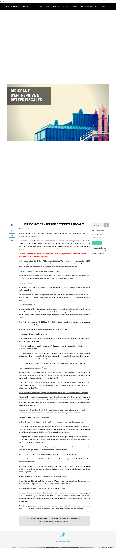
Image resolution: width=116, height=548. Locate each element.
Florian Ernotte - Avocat (17, 6)
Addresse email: (97, 234)
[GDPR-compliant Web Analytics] (3, 1)
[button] (12, 225)
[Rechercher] (106, 225)
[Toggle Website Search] (110, 6)
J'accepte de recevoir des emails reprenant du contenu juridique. (100, 251)
